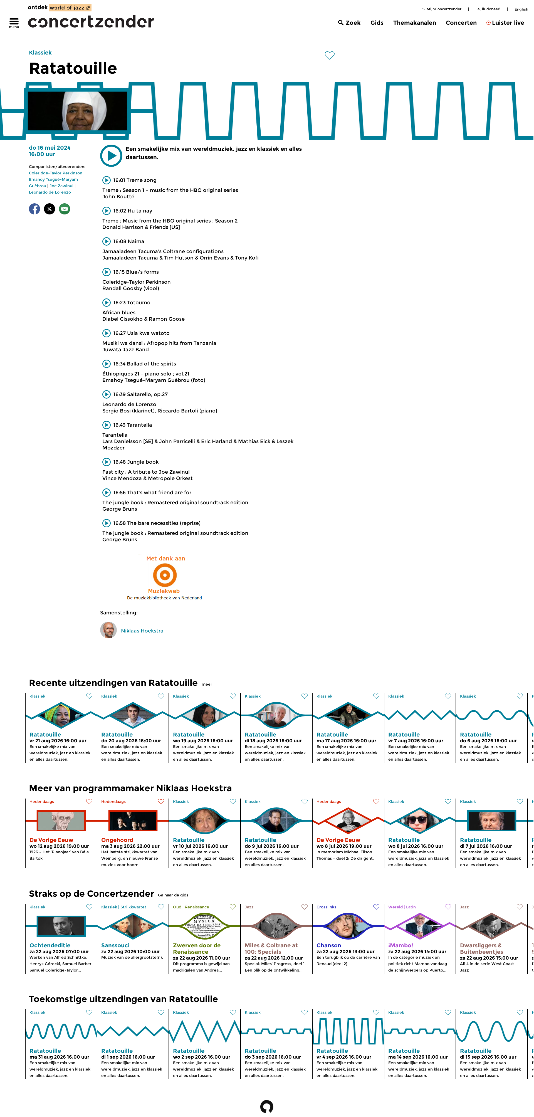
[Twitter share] (49, 209)
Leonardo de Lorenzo (50, 192)
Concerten (461, 22)
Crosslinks (326, 907)
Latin (411, 907)
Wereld (395, 907)
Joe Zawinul (61, 185)
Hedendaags (41, 801)
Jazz (249, 907)
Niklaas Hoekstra (142, 631)
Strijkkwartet (133, 907)
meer (207, 684)
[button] (111, 156)
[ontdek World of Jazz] (70, 7)
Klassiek (40, 52)
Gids (377, 22)
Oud (177, 907)
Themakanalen (414, 22)
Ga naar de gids (173, 895)
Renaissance (197, 907)
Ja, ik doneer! (488, 9)
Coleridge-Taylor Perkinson (55, 173)
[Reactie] (64, 209)
